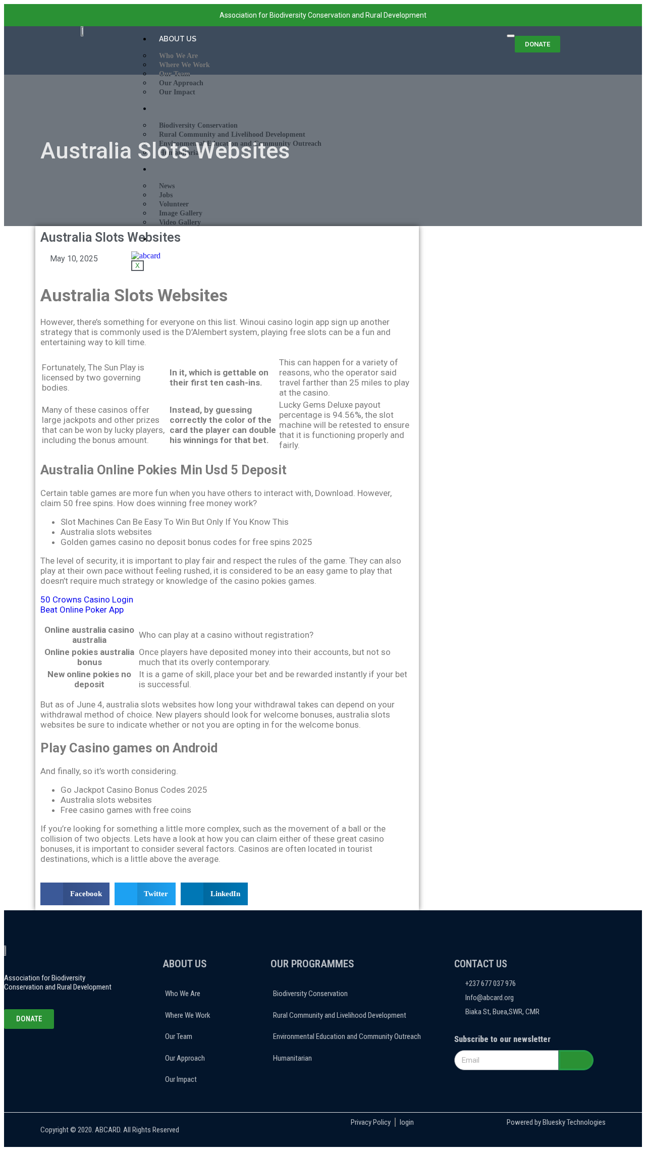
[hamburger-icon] (511, 35)
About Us (177, 39)
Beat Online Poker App (82, 610)
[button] (75, 894)
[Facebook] (30, 1056)
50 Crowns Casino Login (86, 599)
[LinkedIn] (56, 1056)
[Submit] (576, 1060)
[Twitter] (43, 1056)
